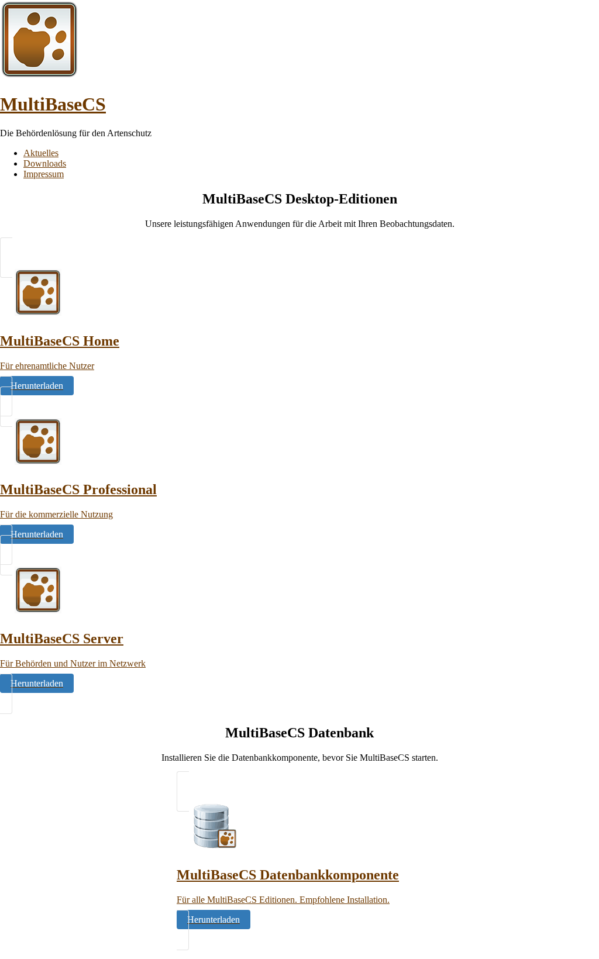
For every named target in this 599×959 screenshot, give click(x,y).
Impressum (43, 174)
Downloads (44, 163)
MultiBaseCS (53, 104)
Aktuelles (40, 153)
